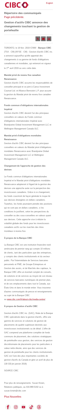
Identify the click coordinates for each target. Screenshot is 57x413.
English (49, 3)
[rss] (37, 38)
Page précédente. (14, 17)
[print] (49, 38)
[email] (43, 38)
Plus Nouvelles (12, 396)
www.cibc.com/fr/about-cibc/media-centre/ (26, 299)
